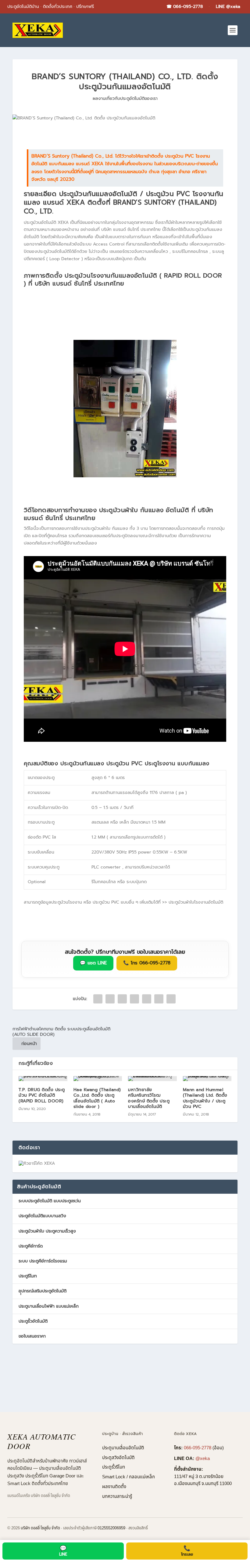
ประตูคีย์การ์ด (31, 1246)
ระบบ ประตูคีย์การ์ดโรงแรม (43, 1261)
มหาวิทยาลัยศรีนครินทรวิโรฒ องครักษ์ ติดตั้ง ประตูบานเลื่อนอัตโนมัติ (149, 1098)
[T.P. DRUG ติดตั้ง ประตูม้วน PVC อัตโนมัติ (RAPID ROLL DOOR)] (43, 1078)
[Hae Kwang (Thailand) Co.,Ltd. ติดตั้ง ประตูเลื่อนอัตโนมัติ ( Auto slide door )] (97, 1078)
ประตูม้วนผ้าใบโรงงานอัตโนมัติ (196, 902)
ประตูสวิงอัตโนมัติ (118, 1457)
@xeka (202, 1458)
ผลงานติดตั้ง (114, 1486)
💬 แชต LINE (93, 962)
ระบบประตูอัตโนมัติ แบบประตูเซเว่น (50, 1201)
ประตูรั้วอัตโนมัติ (33, 1321)
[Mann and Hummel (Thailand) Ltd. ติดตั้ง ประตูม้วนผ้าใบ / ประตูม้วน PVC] (207, 1078)
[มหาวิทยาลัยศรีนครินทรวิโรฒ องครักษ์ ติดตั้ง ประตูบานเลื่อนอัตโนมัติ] (152, 1078)
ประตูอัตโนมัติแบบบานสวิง (42, 1216)
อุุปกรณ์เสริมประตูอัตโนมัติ (42, 1291)
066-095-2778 (197, 1447)
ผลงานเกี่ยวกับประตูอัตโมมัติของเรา (125, 98)
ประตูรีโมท (28, 1276)
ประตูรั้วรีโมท (113, 1467)
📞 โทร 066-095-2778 (146, 962)
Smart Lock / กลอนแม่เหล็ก (128, 1476)
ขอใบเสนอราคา (32, 1336)
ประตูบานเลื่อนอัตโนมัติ (123, 1447)
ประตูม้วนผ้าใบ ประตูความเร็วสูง (47, 1231)
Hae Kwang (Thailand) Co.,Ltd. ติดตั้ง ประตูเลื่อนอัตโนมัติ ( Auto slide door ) (97, 1098)
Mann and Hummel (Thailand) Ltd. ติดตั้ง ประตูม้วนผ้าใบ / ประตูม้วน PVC (205, 1098)
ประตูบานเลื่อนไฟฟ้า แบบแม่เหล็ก (49, 1306)
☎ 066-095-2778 (184, 6)
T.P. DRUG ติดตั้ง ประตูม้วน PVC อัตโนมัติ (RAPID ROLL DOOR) (42, 1095)
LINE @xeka (228, 6)
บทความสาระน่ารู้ (117, 1496)
